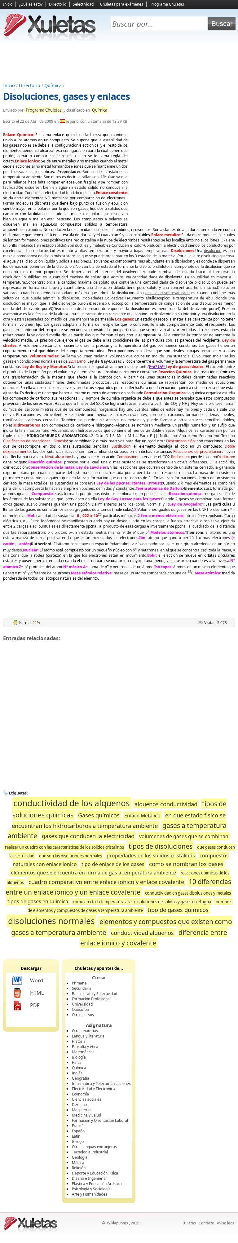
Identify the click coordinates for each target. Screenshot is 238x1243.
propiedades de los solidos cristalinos (151, 855)
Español (79, 1131)
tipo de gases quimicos (178, 909)
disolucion (212, 250)
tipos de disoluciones (160, 846)
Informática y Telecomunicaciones (101, 1083)
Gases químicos (99, 815)
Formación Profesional (91, 999)
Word (36, 980)
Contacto (206, 1223)
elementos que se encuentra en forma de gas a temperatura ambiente (93, 872)
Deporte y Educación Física (95, 1173)
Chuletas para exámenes (121, 4)
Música (78, 1162)
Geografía (80, 1078)
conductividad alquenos (142, 932)
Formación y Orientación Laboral (100, 1120)
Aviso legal (226, 1223)
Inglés (77, 1073)
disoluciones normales (51, 921)
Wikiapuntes (117, 1223)
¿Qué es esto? (30, 4)
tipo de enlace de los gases (113, 864)
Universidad (82, 1004)
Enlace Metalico (142, 815)
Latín (76, 1136)
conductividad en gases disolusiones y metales (188, 893)
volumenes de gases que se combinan (183, 836)
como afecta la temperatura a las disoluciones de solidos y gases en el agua (142, 902)
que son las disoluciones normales (70, 856)
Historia (79, 1041)
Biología (79, 1057)
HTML (37, 992)
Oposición (80, 1009)
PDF (34, 1005)
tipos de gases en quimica (37, 901)
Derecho (79, 1104)
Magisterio (81, 1110)
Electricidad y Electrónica (93, 1088)
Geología (79, 1157)
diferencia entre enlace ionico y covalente (153, 937)
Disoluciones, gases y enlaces (66, 96)
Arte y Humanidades (89, 1194)
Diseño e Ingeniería (89, 1178)
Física (77, 1062)
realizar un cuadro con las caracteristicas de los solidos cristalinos (64, 847)
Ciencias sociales (86, 1099)
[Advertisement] (119, 62)
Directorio (57, 4)
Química (53, 85)
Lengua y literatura (88, 1036)
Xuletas (189, 1223)
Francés (79, 1125)
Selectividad (83, 4)
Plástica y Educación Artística (97, 1183)
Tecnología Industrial (90, 1152)
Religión (79, 1167)
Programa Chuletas (167, 4)
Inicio (7, 4)
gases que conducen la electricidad (88, 836)
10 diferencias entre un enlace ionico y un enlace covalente (118, 886)
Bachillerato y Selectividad (94, 993)
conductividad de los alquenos (71, 803)
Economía (80, 1094)
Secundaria (81, 988)
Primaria (79, 983)
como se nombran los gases (186, 864)
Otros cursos (83, 1014)
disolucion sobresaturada (167, 292)
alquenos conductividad (165, 804)
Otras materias (85, 1030)
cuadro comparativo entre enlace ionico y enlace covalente (106, 882)
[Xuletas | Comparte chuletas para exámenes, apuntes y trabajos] (50, 39)
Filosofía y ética (85, 1046)
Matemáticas (83, 1052)
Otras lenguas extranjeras (94, 1146)
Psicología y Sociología (91, 1189)
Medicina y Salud (86, 1115)
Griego (78, 1141)
